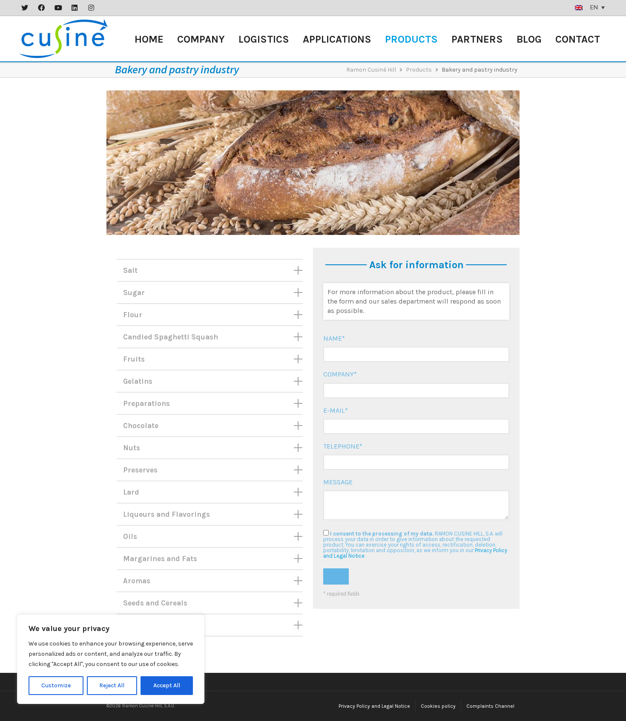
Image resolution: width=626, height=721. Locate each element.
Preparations (146, 403)
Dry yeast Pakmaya (156, 625)
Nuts (131, 447)
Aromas (136, 580)
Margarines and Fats (160, 558)
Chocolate (140, 425)
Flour (132, 314)
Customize (56, 685)
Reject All (111, 685)
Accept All (166, 685)
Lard (131, 492)
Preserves (140, 470)
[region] (110, 659)
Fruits (134, 359)
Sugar (134, 292)
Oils (130, 536)
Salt (130, 270)
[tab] (210, 270)
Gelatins (137, 381)
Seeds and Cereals (155, 603)
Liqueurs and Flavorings (166, 514)
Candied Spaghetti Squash (170, 337)
